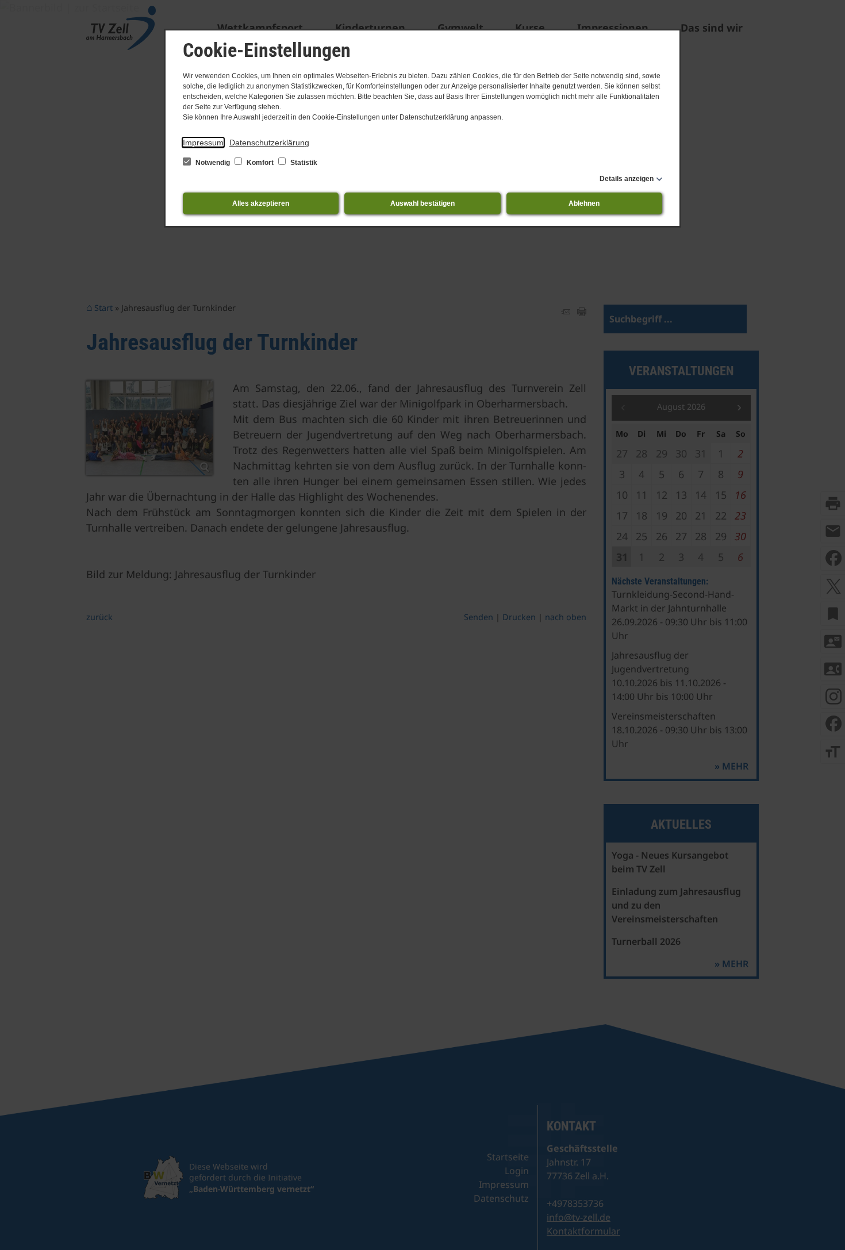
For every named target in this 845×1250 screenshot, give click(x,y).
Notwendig (213, 163)
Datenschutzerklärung (269, 142)
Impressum (203, 142)
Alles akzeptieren (260, 203)
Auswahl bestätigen (422, 203)
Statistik (303, 163)
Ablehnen (584, 203)
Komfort (260, 163)
